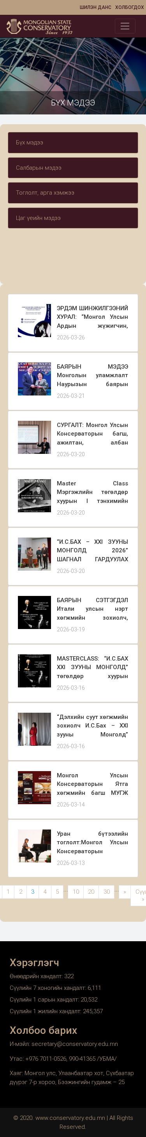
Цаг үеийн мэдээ (38, 217)
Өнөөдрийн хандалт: (37, 976)
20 (91, 891)
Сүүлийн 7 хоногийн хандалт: (49, 987)
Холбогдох (129, 7)
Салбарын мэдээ (39, 167)
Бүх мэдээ (29, 142)
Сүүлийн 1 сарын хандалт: (45, 999)
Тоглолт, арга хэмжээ (45, 192)
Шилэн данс (95, 7)
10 (76, 891)
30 (107, 891)
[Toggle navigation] (125, 26)
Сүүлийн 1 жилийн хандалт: (46, 1011)
